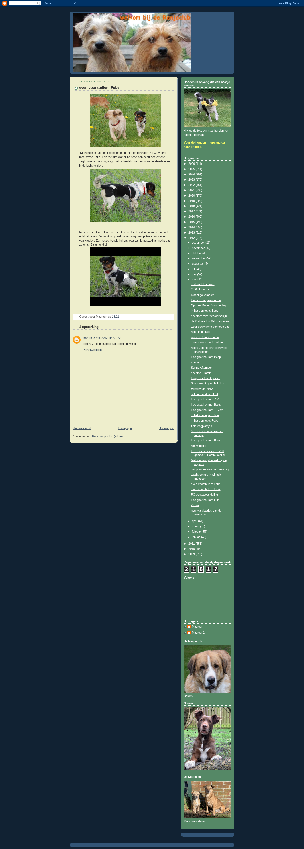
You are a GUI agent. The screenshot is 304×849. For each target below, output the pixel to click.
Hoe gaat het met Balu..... (207, 404)
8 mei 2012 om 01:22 (107, 337)
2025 (192, 169)
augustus (198, 263)
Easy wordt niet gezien (205, 378)
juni (194, 274)
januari (196, 537)
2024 (192, 174)
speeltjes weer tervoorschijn (209, 316)
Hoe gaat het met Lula (205, 500)
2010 (192, 548)
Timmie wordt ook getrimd (207, 342)
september (199, 258)
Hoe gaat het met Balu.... (207, 440)
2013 (192, 232)
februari (197, 531)
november (198, 248)
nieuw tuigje (198, 445)
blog (198, 146)
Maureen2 (198, 632)
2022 (192, 185)
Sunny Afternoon (201, 367)
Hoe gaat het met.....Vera (207, 410)
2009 (192, 554)
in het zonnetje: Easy (204, 310)
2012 (192, 238)
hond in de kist (200, 331)
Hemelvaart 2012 (202, 388)
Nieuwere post (82, 428)
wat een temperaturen (205, 337)
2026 (192, 163)
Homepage (125, 428)
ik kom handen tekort (204, 394)
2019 (192, 201)
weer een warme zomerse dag (210, 326)
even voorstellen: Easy (206, 489)
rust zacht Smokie (203, 284)
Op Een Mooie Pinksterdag (208, 305)
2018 (192, 206)
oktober (197, 253)
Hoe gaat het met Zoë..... (207, 399)
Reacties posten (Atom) (107, 436)
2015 (192, 222)
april (195, 521)
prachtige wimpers (202, 295)
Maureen (197, 626)
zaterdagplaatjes (201, 426)
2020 (192, 195)
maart (196, 526)
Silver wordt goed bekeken (208, 383)
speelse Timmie (201, 373)
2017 (192, 211)
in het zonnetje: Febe (204, 420)
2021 (192, 190)
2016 (192, 216)
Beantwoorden (92, 349)
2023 (192, 179)
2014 (192, 227)
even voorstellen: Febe (205, 484)
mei (194, 279)
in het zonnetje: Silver (205, 415)
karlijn (87, 337)
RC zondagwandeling (204, 494)
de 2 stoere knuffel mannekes (210, 321)
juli (194, 269)
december (198, 242)
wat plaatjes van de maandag (210, 469)
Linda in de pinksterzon (206, 300)
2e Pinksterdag (200, 289)
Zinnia (195, 505)
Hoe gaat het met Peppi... (207, 357)
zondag (195, 362)
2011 (192, 543)
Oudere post (166, 428)
